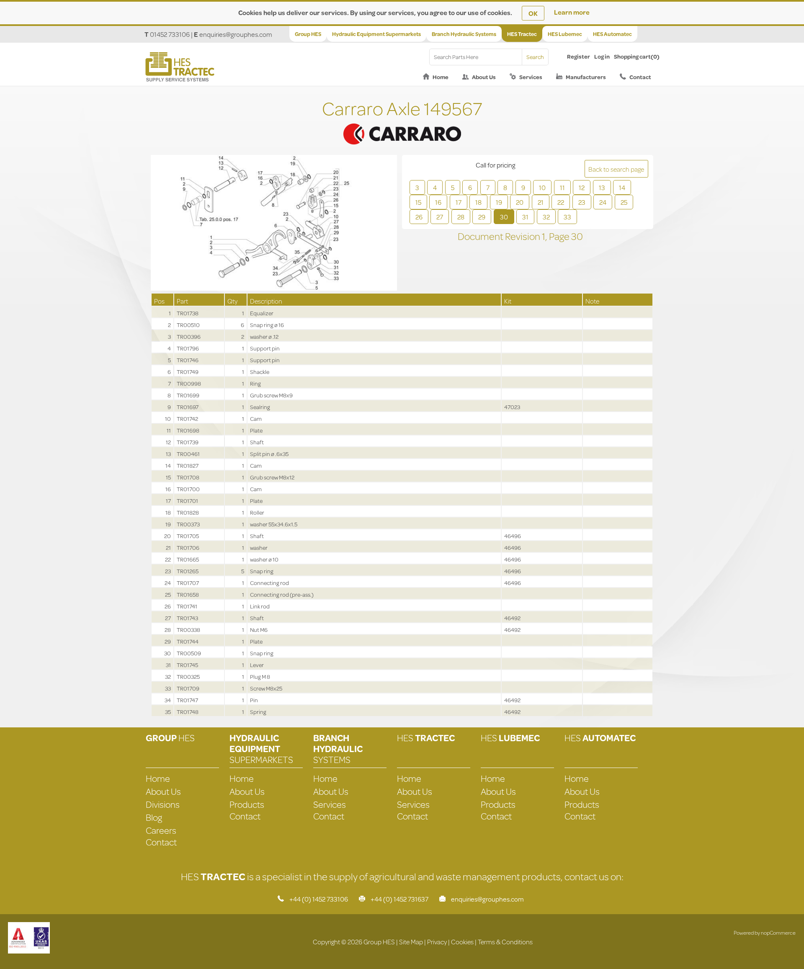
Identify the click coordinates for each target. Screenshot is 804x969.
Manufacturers (586, 77)
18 (478, 202)
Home (440, 77)
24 (602, 202)
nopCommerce (778, 932)
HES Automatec (612, 34)
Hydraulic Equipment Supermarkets (376, 34)
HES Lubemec (565, 34)
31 (525, 217)
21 (541, 202)
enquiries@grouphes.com (235, 34)
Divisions (163, 804)
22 (560, 202)
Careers (161, 830)
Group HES (308, 34)
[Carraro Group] (402, 124)
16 (438, 202)
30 (504, 217)
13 (602, 187)
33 (567, 217)
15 (418, 202)
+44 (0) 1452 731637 (399, 899)
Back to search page (616, 169)
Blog (154, 817)
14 (622, 187)
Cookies (462, 941)
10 (542, 187)
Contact (640, 77)
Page (560, 236)
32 (546, 217)
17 (458, 202)
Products (246, 804)
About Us (484, 77)
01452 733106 (170, 34)
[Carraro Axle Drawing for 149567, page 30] (274, 223)
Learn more (572, 12)
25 (624, 202)
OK (533, 13)
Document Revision (500, 236)
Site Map (411, 941)
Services (530, 77)
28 (460, 217)
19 (499, 202)
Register (578, 56)
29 (481, 217)
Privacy (437, 941)
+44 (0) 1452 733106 (318, 899)
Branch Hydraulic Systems (464, 34)
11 (562, 187)
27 (439, 217)
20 (519, 202)
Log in (602, 56)
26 (419, 217)
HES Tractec (522, 34)
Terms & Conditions (505, 941)
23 (581, 202)
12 (582, 187)
